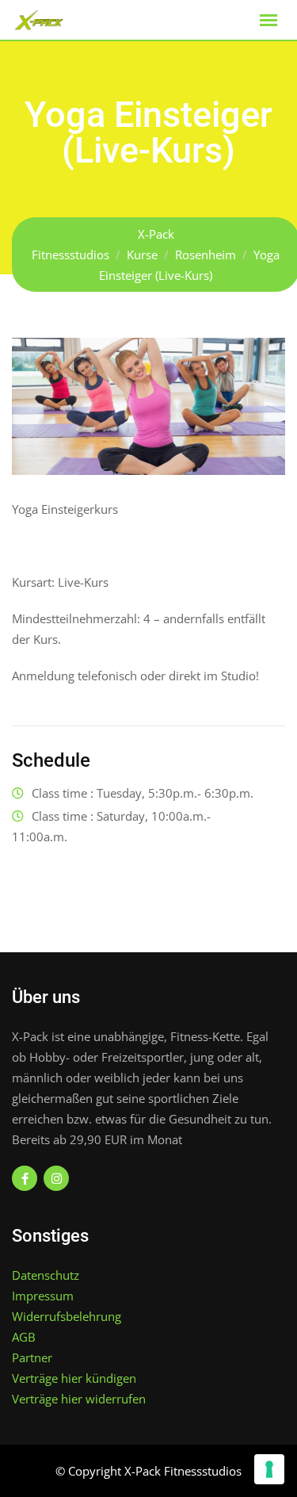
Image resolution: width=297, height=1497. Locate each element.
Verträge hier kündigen (74, 1378)
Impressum (43, 1296)
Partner (32, 1357)
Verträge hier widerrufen (79, 1399)
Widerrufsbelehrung (66, 1316)
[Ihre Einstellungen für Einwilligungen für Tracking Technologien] (269, 1469)
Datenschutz (45, 1275)
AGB (24, 1337)
